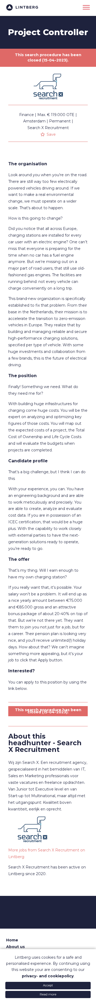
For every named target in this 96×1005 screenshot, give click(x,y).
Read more (48, 994)
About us (15, 946)
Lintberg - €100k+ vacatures (22, 7)
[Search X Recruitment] (48, 103)
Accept (48, 985)
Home (12, 940)
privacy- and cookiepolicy (48, 976)
